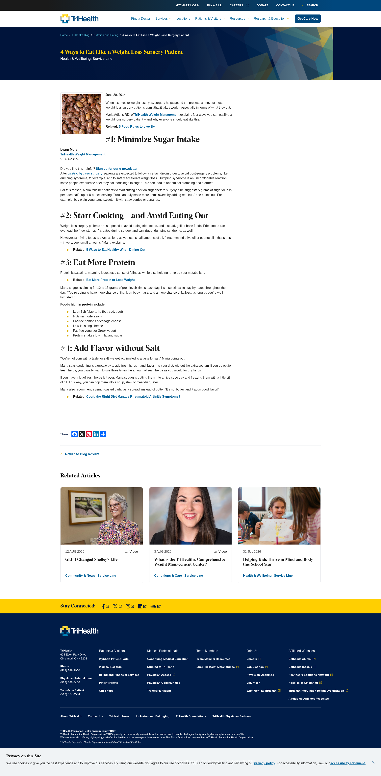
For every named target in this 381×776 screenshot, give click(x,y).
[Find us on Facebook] (105, 606)
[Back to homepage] (79, 18)
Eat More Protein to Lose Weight (110, 279)
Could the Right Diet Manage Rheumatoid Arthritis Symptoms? (133, 396)
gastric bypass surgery (85, 173)
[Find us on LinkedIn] (142, 606)
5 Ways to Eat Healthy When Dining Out (115, 249)
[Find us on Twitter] (117, 606)
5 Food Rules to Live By (137, 126)
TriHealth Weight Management (156, 114)
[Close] (373, 762)
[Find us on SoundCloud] (155, 606)
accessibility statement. (348, 763)
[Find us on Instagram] (130, 606)
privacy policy (264, 763)
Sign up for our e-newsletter (117, 168)
